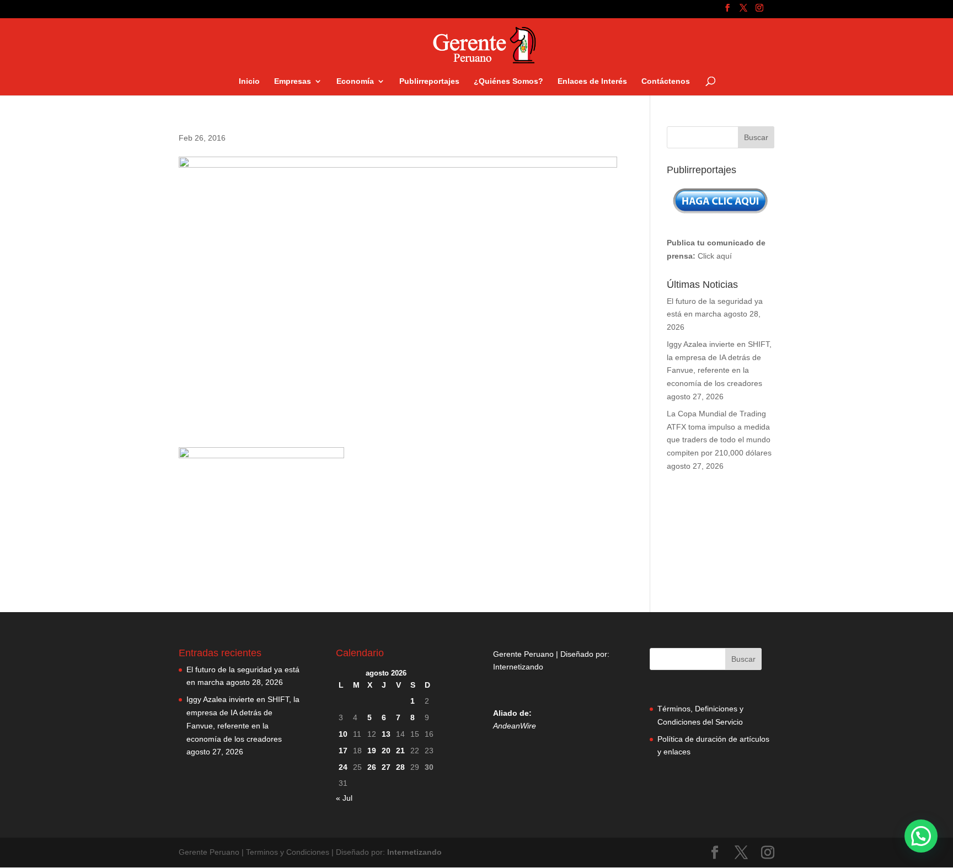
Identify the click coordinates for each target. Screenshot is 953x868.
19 (371, 750)
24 (343, 767)
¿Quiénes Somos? (508, 81)
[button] (921, 836)
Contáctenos (665, 81)
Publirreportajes (429, 81)
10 (343, 734)
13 (386, 734)
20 (386, 750)
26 (371, 767)
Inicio (249, 81)
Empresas (292, 81)
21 (400, 750)
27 (386, 767)
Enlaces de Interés (592, 81)
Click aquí (715, 255)
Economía (355, 81)
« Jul (344, 798)
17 (343, 750)
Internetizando (518, 666)
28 (400, 767)
